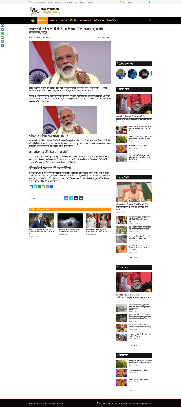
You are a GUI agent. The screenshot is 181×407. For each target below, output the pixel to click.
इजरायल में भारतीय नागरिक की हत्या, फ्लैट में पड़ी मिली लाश (68, 231)
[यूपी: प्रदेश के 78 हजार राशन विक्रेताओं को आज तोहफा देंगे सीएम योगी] (121, 249)
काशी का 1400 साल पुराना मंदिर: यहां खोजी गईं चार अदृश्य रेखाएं (140, 228)
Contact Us (91, 2)
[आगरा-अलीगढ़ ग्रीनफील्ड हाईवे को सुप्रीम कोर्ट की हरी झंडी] (121, 239)
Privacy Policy (59, 2)
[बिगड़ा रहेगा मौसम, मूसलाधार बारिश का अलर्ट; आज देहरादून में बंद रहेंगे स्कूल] (121, 158)
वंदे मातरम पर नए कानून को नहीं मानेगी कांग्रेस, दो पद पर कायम (97, 231)
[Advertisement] (134, 41)
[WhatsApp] (2, 33)
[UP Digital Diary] (45, 11)
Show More (133, 167)
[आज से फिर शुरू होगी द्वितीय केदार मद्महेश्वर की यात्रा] (121, 337)
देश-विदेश (42, 20)
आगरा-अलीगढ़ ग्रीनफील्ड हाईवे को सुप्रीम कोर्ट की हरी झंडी (139, 237)
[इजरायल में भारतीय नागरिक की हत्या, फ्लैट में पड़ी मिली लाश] (70, 220)
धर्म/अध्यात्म (98, 20)
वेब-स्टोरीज (111, 20)
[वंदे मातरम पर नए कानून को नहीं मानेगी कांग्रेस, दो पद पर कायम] (98, 220)
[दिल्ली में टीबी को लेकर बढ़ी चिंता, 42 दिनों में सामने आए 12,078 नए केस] (121, 130)
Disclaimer (83, 2)
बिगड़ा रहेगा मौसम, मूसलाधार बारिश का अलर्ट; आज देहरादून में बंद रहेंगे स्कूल (139, 157)
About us (49, 2)
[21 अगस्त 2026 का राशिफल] (121, 149)
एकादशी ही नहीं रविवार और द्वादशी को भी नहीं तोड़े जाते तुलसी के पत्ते (140, 137)
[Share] (2, 45)
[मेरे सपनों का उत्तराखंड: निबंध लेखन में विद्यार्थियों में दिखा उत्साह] (121, 328)
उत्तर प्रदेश (53, 20)
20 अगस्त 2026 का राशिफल (138, 379)
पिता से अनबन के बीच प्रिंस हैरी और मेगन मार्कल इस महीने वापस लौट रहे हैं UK (41, 232)
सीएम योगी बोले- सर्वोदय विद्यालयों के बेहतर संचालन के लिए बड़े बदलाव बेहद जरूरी (132, 207)
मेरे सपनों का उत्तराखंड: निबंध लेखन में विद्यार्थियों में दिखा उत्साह (140, 326)
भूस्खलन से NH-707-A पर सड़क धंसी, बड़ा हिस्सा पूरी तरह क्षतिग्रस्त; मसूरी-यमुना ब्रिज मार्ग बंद (140, 317)
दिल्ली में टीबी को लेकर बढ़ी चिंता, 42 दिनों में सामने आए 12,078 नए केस (140, 129)
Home (150, 403)
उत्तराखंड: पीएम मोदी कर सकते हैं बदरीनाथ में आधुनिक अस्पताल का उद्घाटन (134, 117)
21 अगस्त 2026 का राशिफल (138, 146)
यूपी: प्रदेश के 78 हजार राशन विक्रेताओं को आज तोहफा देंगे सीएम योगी (138, 248)
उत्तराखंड (63, 20)
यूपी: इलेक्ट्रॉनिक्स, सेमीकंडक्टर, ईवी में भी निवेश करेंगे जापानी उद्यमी (140, 219)
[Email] (2, 37)
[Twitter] (2, 29)
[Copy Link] (2, 41)
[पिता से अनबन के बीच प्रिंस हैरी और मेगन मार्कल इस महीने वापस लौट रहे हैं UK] (41, 220)
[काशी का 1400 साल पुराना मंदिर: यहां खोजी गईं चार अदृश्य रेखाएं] (121, 230)
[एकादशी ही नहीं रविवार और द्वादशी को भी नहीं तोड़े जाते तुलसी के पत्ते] (121, 139)
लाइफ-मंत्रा (84, 20)
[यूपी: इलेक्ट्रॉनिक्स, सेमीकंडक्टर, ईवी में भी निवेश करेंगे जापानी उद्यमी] (121, 220)
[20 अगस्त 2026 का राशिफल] (121, 382)
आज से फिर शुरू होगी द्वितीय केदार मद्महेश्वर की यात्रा (140, 335)
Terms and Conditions (71, 2)
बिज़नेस (73, 20)
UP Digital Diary (35, 37)
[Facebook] (2, 25)
